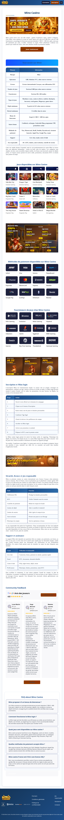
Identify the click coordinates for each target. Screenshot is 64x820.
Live (24, 169)
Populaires (10, 169)
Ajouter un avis (48, 595)
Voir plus (32, 682)
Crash (37, 169)
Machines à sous (49, 169)
